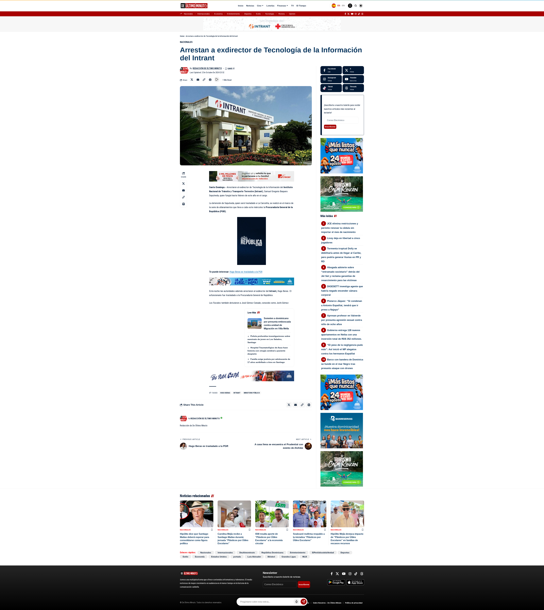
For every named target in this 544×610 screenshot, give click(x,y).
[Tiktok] (331, 88)
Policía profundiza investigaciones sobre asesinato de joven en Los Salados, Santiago (268, 339)
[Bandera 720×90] (251, 375)
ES (338, 5)
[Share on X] (192, 79)
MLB (304, 557)
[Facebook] (345, 14)
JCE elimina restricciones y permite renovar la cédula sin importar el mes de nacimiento (339, 228)
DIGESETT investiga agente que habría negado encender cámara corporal (342, 290)
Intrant (236, 393)
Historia (281, 14)
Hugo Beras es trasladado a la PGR (246, 271)
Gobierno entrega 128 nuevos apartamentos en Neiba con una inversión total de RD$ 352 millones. (341, 334)
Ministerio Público (252, 393)
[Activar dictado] (296, 602)
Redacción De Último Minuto (207, 68)
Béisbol (271, 557)
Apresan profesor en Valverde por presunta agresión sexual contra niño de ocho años (341, 320)
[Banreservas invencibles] (341, 430)
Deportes (248, 14)
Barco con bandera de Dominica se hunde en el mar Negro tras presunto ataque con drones (342, 364)
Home (182, 36)
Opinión (292, 14)
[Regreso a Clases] (341, 155)
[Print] (210, 79)
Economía (218, 14)
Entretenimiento (233, 14)
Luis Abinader (254, 557)
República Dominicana (272, 552)
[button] (355, 5)
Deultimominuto (247, 552)
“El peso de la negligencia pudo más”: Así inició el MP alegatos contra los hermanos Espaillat (342, 349)
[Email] (198, 79)
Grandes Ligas (289, 557)
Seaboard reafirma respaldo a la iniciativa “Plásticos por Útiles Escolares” (309, 537)
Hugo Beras (225, 393)
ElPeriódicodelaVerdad (323, 552)
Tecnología (269, 14)
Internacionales (203, 14)
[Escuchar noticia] (216, 79)
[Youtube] (353, 79)
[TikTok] (359, 14)
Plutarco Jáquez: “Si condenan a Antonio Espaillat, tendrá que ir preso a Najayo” (341, 305)
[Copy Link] (204, 79)
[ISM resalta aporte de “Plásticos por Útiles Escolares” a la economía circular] (272, 514)
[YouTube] (352, 14)
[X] (348, 14)
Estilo (258, 14)
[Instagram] (355, 14)
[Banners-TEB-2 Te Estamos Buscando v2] (251, 176)
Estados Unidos (219, 557)
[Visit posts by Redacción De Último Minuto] (184, 70)
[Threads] (362, 14)
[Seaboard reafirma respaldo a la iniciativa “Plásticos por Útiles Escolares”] (309, 514)
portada (237, 557)
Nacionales (188, 14)
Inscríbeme (330, 127)
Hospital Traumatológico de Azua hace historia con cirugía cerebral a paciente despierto (267, 350)
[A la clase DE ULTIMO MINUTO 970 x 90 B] (251, 281)
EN (343, 5)
